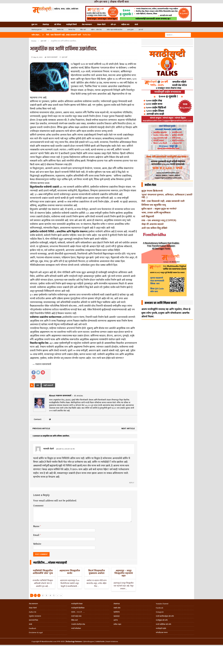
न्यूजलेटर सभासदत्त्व (35, 616)
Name (36, 526)
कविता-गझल (117, 624)
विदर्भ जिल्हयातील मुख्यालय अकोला (96, 572)
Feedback (32, 628)
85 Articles (78, 395)
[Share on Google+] (33, 377)
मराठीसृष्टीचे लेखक (77, 604)
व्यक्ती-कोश (117, 608)
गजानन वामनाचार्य (52, 57)
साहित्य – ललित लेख (96, 29)
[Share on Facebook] (33, 372)
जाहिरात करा (125, 24)
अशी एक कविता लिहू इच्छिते (154, 227)
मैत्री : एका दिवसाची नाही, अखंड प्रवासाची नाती (163, 201)
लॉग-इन (113, 24)
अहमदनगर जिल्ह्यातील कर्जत (69, 572)
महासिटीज (117, 612)
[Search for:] (178, 34)
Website (37, 544)
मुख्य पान (34, 24)
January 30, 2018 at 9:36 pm (65, 449)
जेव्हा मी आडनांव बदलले (152, 224)
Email (36, 535)
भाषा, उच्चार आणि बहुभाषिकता (155, 212)
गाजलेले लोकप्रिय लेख (78, 624)
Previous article (41, 428)
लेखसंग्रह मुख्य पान (36, 29)
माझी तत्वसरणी (48, 385)
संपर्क (136, 24)
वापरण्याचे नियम (33, 620)
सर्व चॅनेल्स (57, 24)
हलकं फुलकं (130, 29)
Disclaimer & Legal (36, 632)
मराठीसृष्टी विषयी (71, 24)
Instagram (160, 612)
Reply (131, 482)
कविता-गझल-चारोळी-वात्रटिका (114, 29)
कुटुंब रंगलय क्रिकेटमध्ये (152, 190)
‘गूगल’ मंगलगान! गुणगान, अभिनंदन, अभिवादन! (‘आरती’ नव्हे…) (167, 196)
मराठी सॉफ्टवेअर (76, 628)
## (38, 385)
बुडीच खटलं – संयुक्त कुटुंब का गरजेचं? (159, 208)
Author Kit (32, 612)
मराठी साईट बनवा (76, 616)
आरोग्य (116, 620)
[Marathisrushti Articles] (55, 9)
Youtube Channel (162, 604)
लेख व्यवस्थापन (87, 24)
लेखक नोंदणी (101, 24)
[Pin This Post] (43, 372)
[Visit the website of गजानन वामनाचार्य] (50, 419)
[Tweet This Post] (38, 372)
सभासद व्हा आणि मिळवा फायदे (161, 303)
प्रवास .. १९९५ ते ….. (77, 612)
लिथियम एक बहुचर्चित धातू (153, 204)
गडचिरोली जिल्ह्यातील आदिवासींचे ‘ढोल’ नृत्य (43, 572)
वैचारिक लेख (60, 29)
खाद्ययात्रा (117, 616)
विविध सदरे (83, 29)
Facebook (159, 608)
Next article (128, 428)
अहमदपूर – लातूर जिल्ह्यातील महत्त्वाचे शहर (123, 573)
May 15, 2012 (37, 57)
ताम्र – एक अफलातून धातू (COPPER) (158, 220)
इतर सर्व (141, 29)
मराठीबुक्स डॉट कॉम (162, 620)
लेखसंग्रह (46, 24)
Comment (38, 506)
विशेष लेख (49, 29)
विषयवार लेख (72, 29)
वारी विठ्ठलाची (147, 216)
